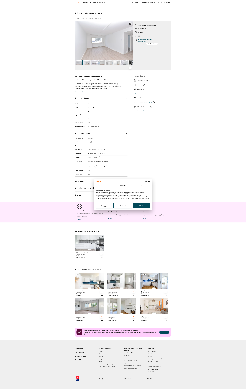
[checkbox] (101, 253)
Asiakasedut (126, 358)
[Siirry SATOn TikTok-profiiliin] (105, 378)
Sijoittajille (150, 354)
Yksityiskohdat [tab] (123, 185)
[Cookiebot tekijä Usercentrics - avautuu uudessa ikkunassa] (144, 181)
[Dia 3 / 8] (94, 63)
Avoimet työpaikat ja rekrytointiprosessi (157, 359)
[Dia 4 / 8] (102, 63)
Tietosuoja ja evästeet (153, 361)
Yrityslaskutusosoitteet (153, 369)
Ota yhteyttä (151, 371)
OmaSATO (78, 360)
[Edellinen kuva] (76, 243)
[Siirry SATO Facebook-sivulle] (100, 378)
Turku (100, 361)
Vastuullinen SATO (80, 356)
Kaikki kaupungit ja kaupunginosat (107, 364)
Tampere (101, 359)
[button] (149, 80)
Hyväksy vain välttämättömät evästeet (104, 205)
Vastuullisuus (151, 356)
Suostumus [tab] (103, 186)
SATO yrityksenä (152, 351)
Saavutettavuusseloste (153, 364)
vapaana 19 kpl (146, 102)
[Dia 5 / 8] (109, 63)
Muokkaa (122, 205)
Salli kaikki (141, 205)
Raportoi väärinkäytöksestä (154, 366)
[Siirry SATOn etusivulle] (78, 3)
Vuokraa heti (79, 348)
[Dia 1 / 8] (79, 63)
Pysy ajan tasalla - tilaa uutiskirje (107, 366)
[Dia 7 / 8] (125, 63)
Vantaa (101, 356)
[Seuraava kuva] (130, 68)
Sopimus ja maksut (82, 133)
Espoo (100, 354)
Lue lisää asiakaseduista (139, 111)
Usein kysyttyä (79, 352)
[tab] (77, 18)
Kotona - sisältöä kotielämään (131, 368)
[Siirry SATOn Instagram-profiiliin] (102, 378)
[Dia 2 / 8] (86, 63)
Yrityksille (126, 363)
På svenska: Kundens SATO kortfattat (132, 365)
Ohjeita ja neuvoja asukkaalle (130, 360)
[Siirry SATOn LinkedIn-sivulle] (107, 378)
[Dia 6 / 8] (117, 63)
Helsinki (101, 351)
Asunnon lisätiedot (82, 98)
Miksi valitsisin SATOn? (129, 352)
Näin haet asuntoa (128, 355)
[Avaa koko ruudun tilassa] (130, 24)
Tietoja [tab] (142, 185)
